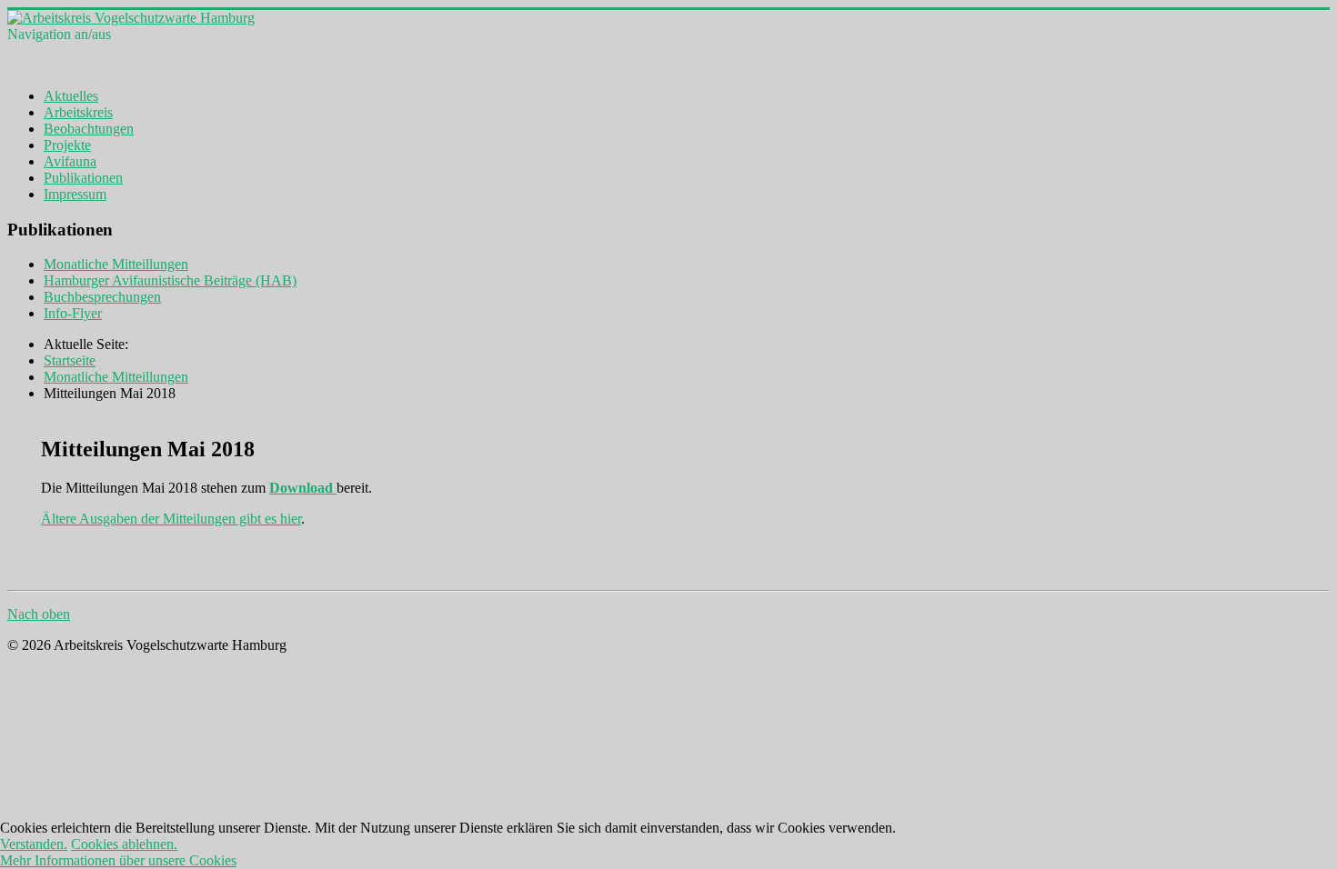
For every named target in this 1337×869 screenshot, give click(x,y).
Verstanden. (33, 844)
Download (303, 487)
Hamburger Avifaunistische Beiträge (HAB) (170, 280)
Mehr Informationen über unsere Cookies (118, 860)
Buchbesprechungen (102, 297)
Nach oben (38, 614)
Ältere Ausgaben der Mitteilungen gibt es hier (171, 518)
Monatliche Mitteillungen (116, 264)
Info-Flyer (73, 313)
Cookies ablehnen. (124, 844)
